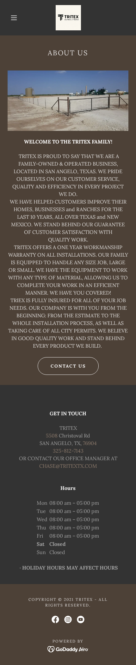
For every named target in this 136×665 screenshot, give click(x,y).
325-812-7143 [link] (68, 451)
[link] (68, 17)
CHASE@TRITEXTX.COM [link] (68, 466)
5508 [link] (52, 435)
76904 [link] (90, 443)
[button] (14, 17)
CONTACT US (68, 366)
